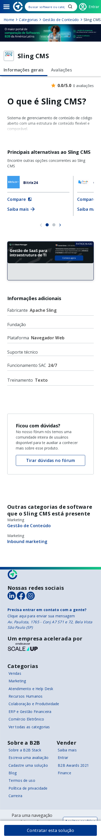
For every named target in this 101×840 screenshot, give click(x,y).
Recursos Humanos (25, 696)
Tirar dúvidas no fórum (50, 460)
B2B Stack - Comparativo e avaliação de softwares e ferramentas (18, 6)
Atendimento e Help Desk (31, 688)
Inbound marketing (27, 541)
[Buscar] (51, 6)
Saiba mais (67, 750)
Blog (13, 772)
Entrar (63, 757)
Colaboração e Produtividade (34, 703)
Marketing (17, 680)
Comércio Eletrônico (26, 719)
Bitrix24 (30, 182)
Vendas (15, 673)
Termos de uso (22, 780)
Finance (64, 772)
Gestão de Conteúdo (29, 525)
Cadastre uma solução (28, 765)
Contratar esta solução (50, 830)
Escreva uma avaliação (28, 757)
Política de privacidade (28, 788)
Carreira (15, 795)
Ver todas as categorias (29, 726)
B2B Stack (13, 574)
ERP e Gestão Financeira (30, 711)
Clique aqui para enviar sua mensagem (41, 615)
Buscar (70, 6)
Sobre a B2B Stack (25, 750)
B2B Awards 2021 (73, 765)
